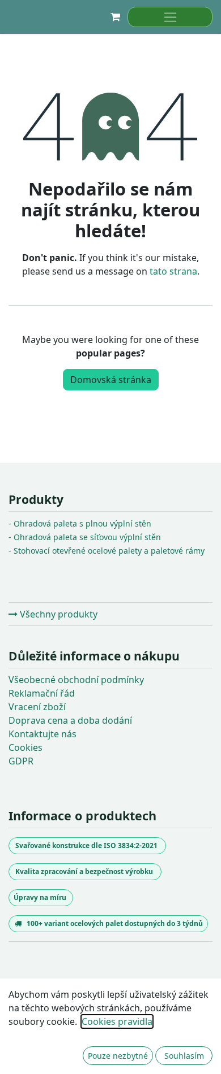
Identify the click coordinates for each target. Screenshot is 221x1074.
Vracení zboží (37, 707)
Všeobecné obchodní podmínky (76, 679)
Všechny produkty (57, 614)
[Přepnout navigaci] (170, 17)
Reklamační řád (41, 693)
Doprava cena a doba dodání (70, 720)
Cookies (25, 747)
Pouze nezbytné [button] (118, 1055)
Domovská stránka (110, 379)
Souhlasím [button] (184, 1055)
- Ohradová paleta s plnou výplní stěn (79, 523)
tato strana (173, 271)
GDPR (20, 761)
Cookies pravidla (117, 1021)
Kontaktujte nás (42, 734)
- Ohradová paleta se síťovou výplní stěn (84, 537)
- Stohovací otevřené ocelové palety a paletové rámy (106, 550)
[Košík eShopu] (115, 17)
